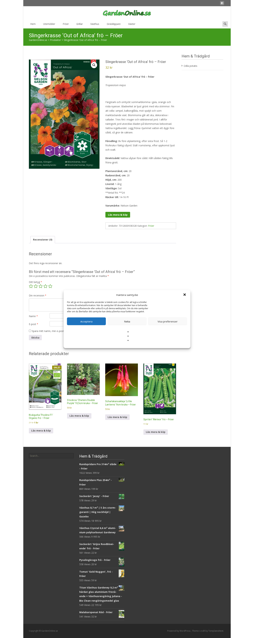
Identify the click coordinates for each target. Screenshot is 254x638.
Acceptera (86, 321)
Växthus (94, 24)
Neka (127, 321)
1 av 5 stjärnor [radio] (31, 286)
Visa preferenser (168, 321)
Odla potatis (190, 65)
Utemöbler (49, 24)
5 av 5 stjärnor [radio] (50, 286)
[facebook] (222, 3)
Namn (33, 316)
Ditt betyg (35, 282)
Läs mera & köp (118, 214)
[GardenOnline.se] (127, 13)
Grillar (79, 24)
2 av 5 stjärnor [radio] (36, 286)
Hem (33, 24)
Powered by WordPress (179, 630)
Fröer (66, 24)
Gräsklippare (114, 24)
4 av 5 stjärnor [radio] (45, 286)
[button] (185, 295)
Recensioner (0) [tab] (42, 239)
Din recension (37, 295)
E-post (33, 324)
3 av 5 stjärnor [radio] (41, 286)
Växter (131, 24)
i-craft (202, 630)
